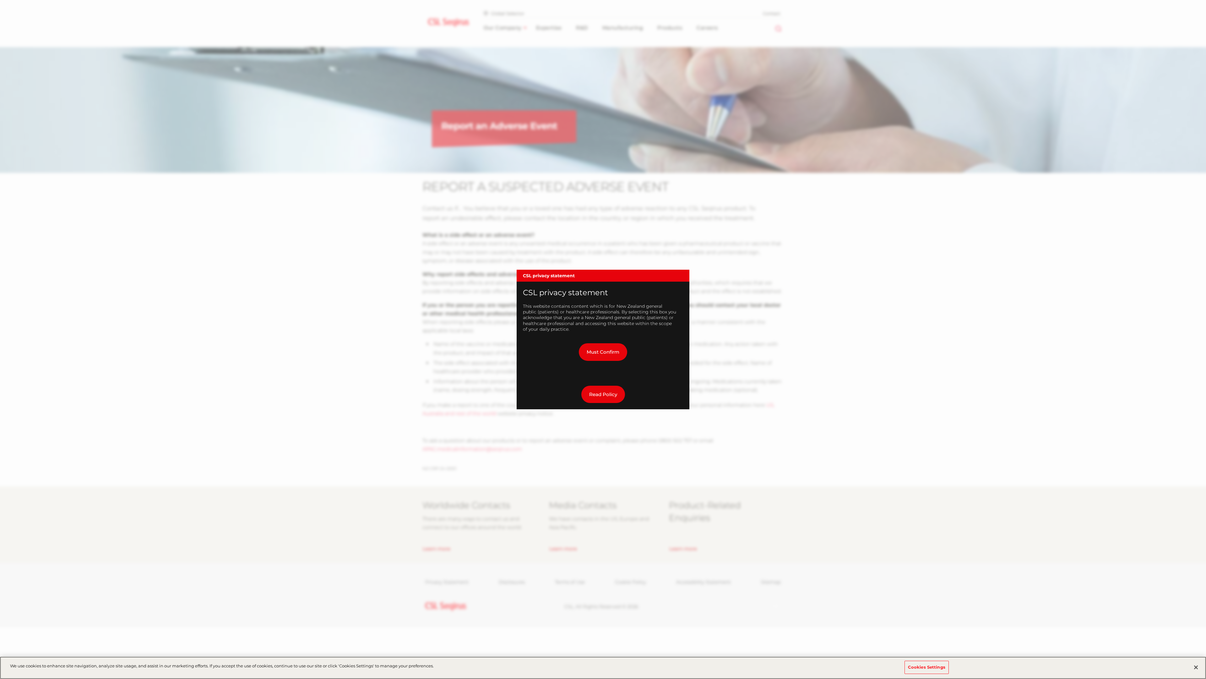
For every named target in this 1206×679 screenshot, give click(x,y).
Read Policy (603, 394)
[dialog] (603, 339)
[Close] (1196, 667)
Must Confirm (603, 352)
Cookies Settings (926, 667)
